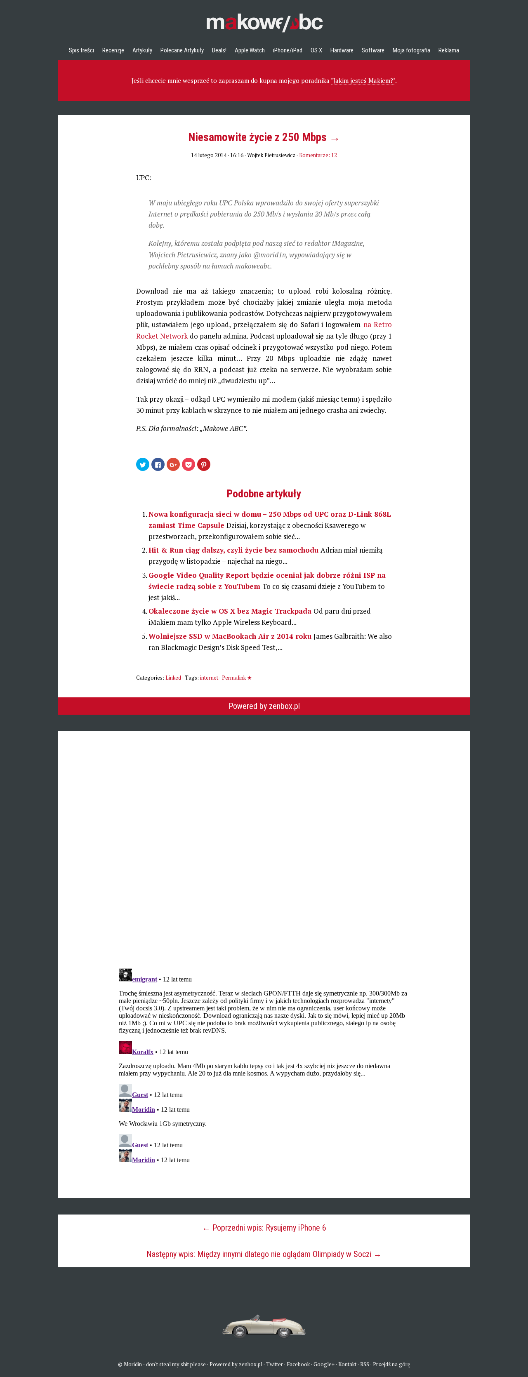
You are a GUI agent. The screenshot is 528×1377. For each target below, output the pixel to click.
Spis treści (81, 50)
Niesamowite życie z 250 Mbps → (264, 137)
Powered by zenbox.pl (264, 706)
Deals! (219, 50)
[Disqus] (264, 834)
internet (209, 677)
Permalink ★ (237, 677)
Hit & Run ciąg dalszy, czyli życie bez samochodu (234, 550)
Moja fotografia (411, 50)
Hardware (342, 50)
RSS (364, 1364)
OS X (316, 50)
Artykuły (142, 50)
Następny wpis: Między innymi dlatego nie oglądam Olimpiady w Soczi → (264, 1254)
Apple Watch (250, 50)
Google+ (324, 1364)
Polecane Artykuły (182, 50)
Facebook (298, 1364)
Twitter (274, 1364)
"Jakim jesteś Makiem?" (363, 80)
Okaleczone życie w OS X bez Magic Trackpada (231, 611)
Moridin (133, 1364)
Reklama (448, 50)
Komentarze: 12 (318, 155)
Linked (173, 677)
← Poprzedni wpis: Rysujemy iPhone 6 (264, 1228)
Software (373, 50)
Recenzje (113, 50)
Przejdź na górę (391, 1364)
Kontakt (347, 1364)
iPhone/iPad (287, 50)
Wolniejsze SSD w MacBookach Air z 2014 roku (231, 636)
